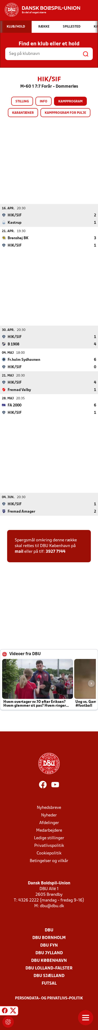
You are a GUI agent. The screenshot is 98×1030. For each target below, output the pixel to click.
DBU (49, 930)
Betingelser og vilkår (49, 861)
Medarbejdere (49, 831)
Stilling (22, 101)
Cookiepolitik (49, 853)
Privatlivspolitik (49, 846)
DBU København (49, 961)
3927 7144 (55, 552)
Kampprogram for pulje (65, 112)
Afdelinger (49, 823)
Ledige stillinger (49, 838)
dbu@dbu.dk (52, 906)
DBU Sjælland (49, 976)
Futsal (49, 984)
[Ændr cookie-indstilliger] (8, 1022)
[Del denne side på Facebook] (5, 1011)
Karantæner (23, 112)
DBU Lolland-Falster (49, 968)
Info (43, 101)
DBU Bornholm (49, 938)
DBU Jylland (49, 953)
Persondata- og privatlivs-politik (49, 998)
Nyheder (49, 815)
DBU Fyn (49, 946)
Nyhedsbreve (49, 808)
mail (19, 552)
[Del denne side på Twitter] (13, 1011)
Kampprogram (70, 101)
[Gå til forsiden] (40, 10)
